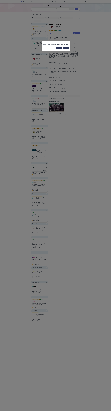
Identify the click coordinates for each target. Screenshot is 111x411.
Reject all (59, 48)
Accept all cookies (65, 48)
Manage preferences (46, 48)
